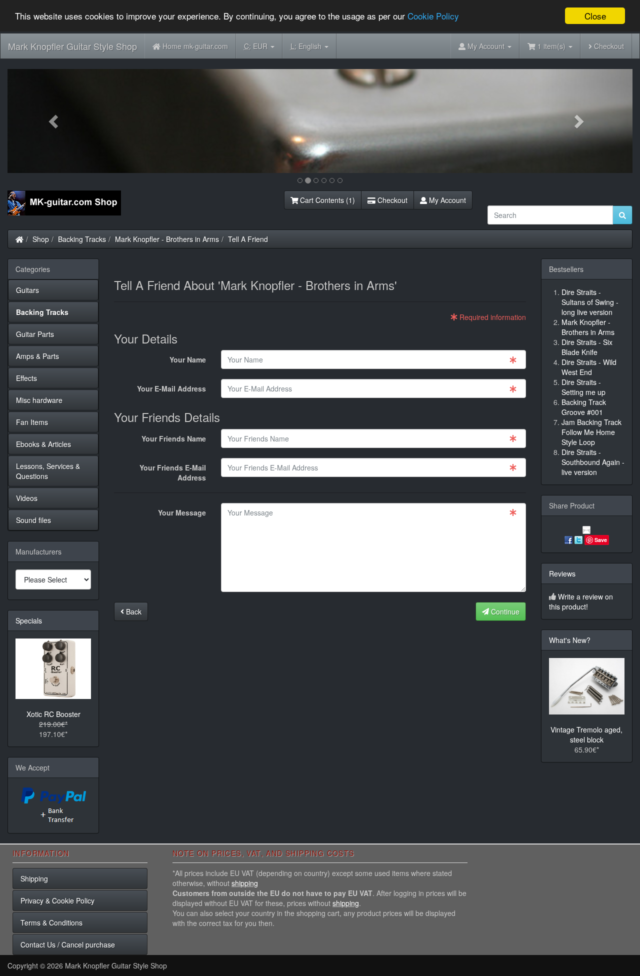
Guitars (27, 290)
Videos (27, 498)
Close (595, 16)
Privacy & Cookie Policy (57, 901)
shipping (245, 883)
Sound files (33, 520)
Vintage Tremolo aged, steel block (586, 734)
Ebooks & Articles (43, 444)
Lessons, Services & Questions (48, 471)
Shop (40, 239)
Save (600, 540)
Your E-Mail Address (171, 389)
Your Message (182, 513)
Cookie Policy (433, 16)
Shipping (34, 879)
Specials (29, 621)
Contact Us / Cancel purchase (67, 945)
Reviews (562, 573)
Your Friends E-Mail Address (173, 472)
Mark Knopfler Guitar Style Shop (72, 46)
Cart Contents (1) (326, 200)
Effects (26, 378)
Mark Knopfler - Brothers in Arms (167, 239)
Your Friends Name (174, 439)
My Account (446, 200)
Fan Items (32, 422)
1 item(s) (552, 46)
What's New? (569, 640)
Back (133, 611)
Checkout (608, 46)
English (307, 46)
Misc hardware (39, 400)
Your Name (188, 359)
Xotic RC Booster (53, 714)
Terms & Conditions (51, 923)
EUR (257, 46)
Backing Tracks (82, 239)
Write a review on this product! (581, 602)
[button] (55, 121)
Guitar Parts (35, 334)
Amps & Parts (37, 356)
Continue (504, 611)
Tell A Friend (248, 239)
